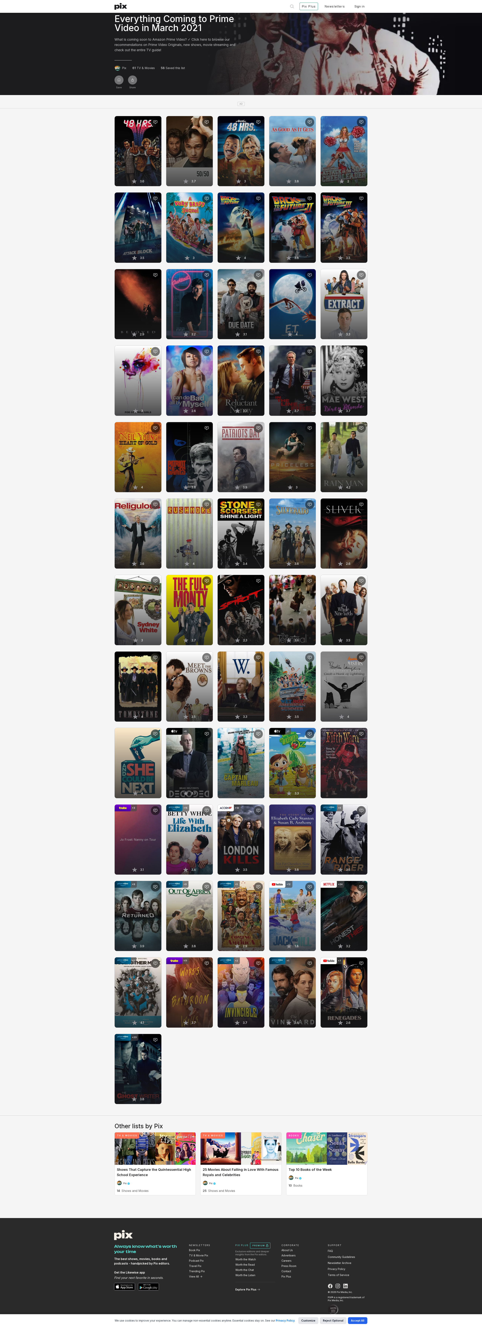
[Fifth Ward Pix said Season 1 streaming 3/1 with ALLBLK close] (344, 763)
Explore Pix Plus (245, 1289)
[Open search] (292, 6)
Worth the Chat (244, 1269)
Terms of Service (338, 1275)
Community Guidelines (341, 1256)
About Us (287, 1250)
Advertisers (288, 1255)
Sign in (359, 6)
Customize (308, 1320)
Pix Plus (286, 1276)
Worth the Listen (245, 1275)
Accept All (357, 1320)
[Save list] (119, 80)
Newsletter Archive (339, 1263)
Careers (286, 1260)
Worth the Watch (245, 1259)
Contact (286, 1271)
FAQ (330, 1250)
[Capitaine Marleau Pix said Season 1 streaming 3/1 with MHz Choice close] (241, 763)
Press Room (288, 1266)
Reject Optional (333, 1320)
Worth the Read (245, 1264)
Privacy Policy (336, 1269)
